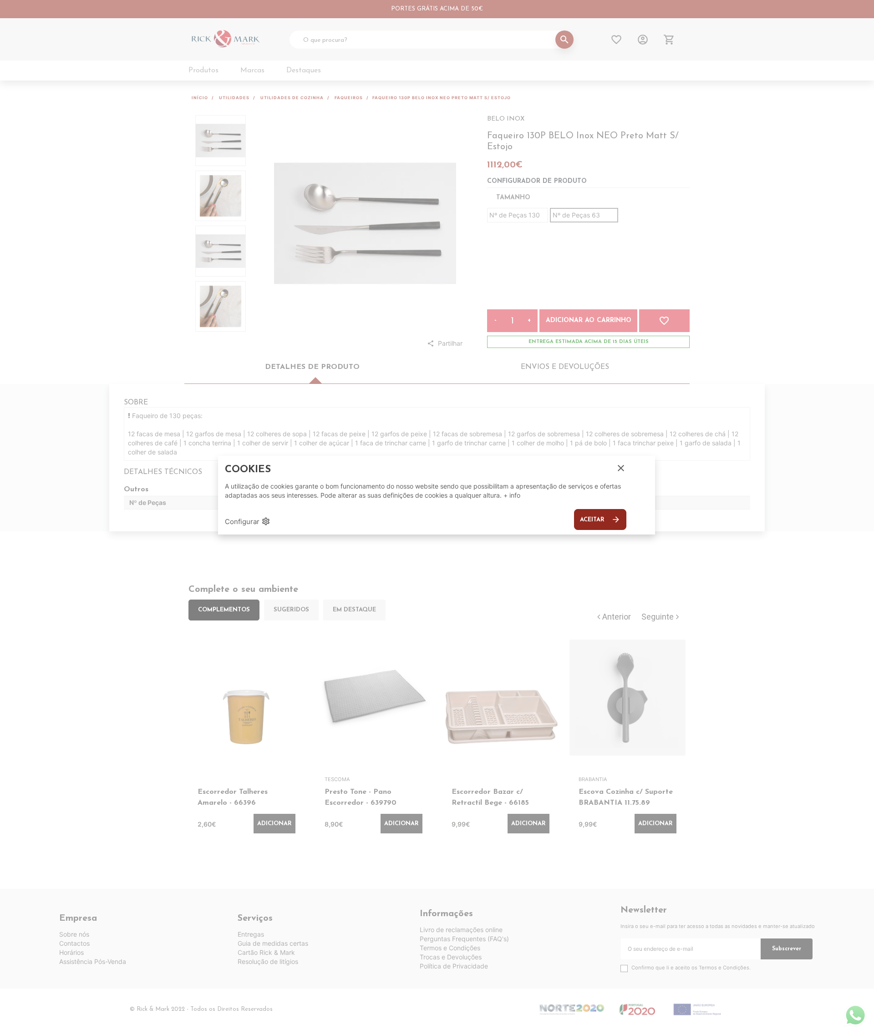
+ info (511, 495)
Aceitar (600, 519)
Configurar (247, 521)
